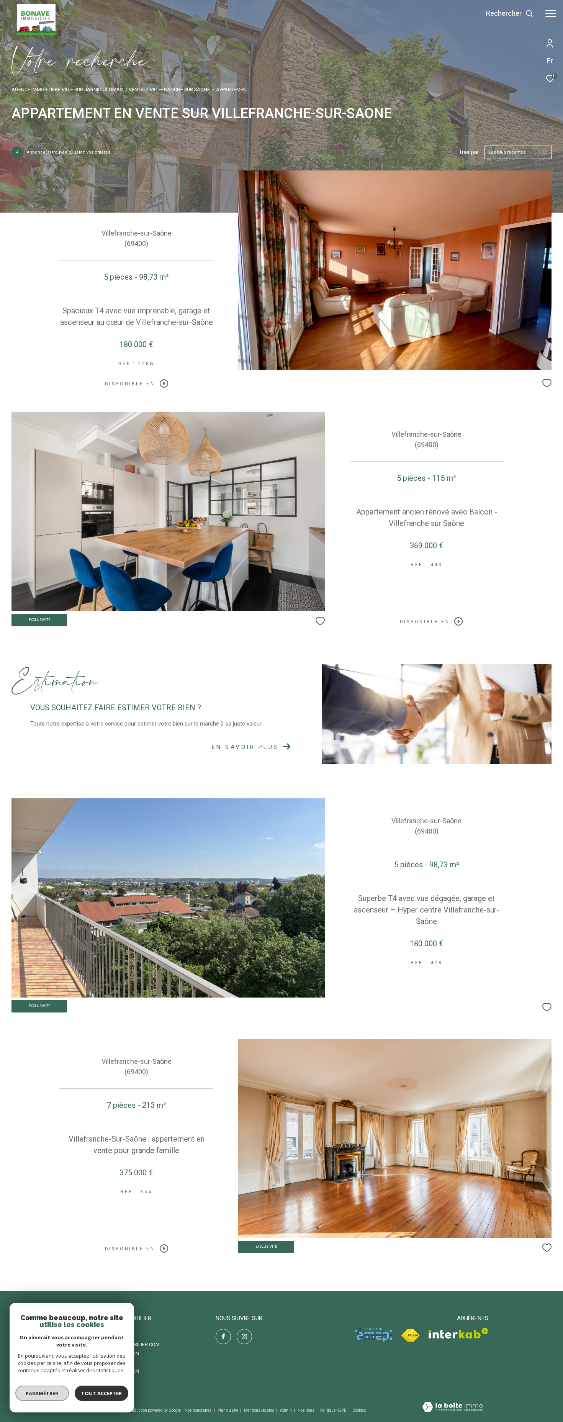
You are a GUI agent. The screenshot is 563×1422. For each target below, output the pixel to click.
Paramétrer (42, 1393)
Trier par (469, 152)
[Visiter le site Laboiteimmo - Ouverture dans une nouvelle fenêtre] (452, 1407)
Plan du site (228, 1410)
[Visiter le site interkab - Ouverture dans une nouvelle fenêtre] (458, 1333)
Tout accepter (101, 1393)
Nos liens (306, 1410)
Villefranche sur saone (180, 89)
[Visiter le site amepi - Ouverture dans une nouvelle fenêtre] (373, 1335)
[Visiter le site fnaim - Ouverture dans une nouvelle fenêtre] (410, 1335)
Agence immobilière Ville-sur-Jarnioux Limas (67, 89)
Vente (136, 89)
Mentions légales (259, 1410)
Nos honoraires (199, 1410)
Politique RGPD (333, 1410)
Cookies (359, 1410)
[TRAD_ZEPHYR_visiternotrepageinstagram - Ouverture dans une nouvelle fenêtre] (244, 1336)
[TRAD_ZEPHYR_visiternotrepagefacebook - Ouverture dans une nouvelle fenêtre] (223, 1336)
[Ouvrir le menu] (550, 13)
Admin (286, 1410)
